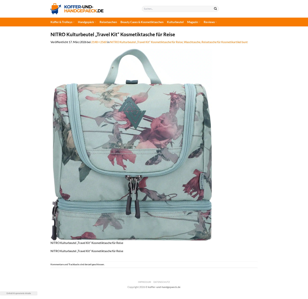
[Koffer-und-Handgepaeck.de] (77, 8)
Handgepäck (86, 22)
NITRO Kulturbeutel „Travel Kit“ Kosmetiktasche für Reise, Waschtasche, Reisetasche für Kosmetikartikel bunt (179, 42)
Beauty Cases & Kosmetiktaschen (141, 22)
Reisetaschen (108, 22)
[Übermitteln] (215, 9)
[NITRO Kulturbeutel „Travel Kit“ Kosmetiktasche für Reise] (131, 144)
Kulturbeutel (175, 22)
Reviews (209, 22)
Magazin (192, 22)
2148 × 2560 (99, 42)
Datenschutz (162, 282)
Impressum (144, 282)
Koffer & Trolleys (61, 22)
